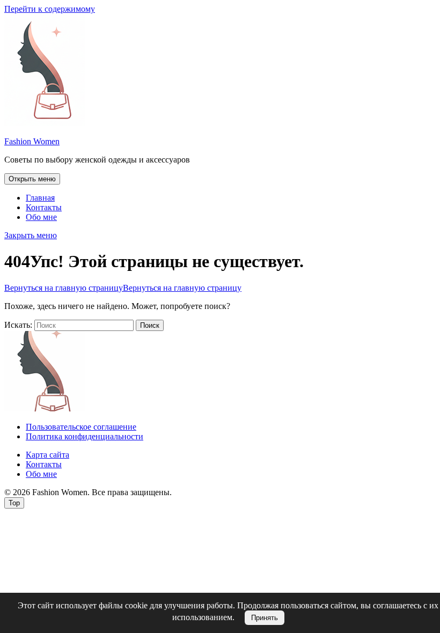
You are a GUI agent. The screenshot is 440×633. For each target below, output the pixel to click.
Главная (40, 197)
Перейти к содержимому (49, 8)
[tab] (32, 179)
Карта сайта (47, 454)
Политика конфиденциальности (84, 436)
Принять (264, 618)
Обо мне (41, 217)
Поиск (149, 325)
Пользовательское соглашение (81, 426)
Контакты (44, 207)
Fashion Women (32, 141)
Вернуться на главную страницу (122, 287)
